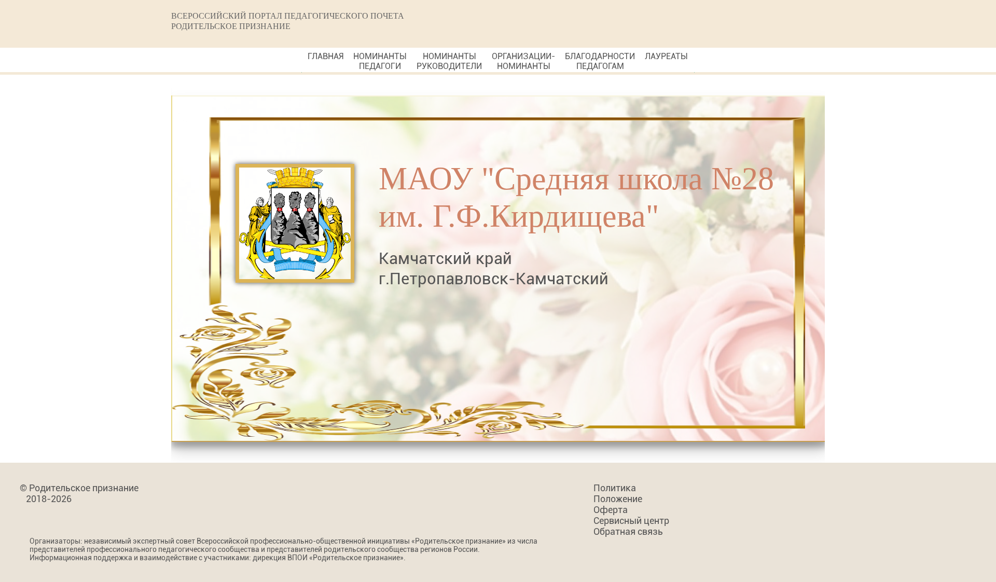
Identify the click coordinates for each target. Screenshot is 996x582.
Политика (614, 487)
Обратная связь (628, 531)
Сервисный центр (631, 520)
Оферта (610, 509)
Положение (617, 498)
